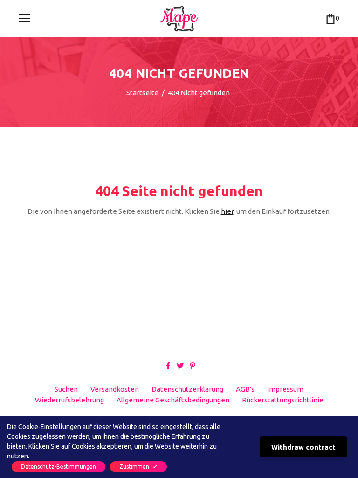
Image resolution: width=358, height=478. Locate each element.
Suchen (66, 389)
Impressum (285, 389)
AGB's (245, 389)
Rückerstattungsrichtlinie (283, 400)
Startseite (142, 93)
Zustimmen (138, 467)
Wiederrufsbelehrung (69, 400)
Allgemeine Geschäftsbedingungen (173, 400)
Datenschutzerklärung (187, 389)
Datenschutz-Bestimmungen (58, 467)
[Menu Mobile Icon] (24, 18)
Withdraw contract (303, 447)
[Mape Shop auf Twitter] (180, 365)
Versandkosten (114, 389)
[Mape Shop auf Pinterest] (192, 365)
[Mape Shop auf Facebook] (168, 365)
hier (227, 211)
